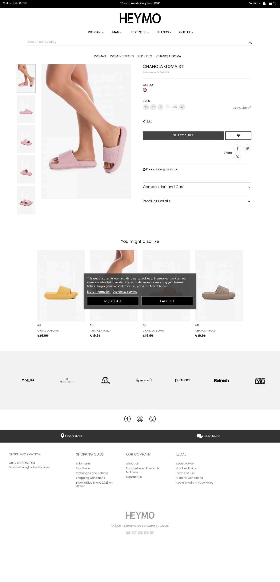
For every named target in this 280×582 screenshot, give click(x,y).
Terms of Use (185, 473)
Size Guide (83, 468)
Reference (149, 72)
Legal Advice (185, 463)
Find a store (73, 436)
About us (132, 463)
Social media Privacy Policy (194, 483)
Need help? (211, 436)
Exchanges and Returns (92, 473)
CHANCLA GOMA (48, 330)
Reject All (113, 301)
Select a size (183, 135)
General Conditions (189, 478)
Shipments (83, 463)
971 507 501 (20, 3)
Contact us (134, 477)
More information (98, 291)
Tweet (247, 148)
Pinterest (237, 156)
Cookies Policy (186, 468)
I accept (167, 301)
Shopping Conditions (90, 478)
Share (237, 148)
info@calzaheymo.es (36, 467)
